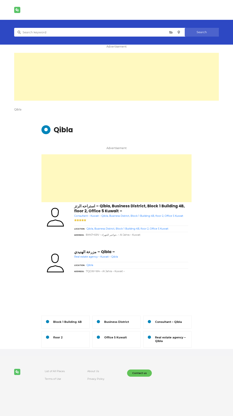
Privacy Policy (95, 378)
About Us (93, 371)
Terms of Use (53, 378)
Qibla (89, 265)
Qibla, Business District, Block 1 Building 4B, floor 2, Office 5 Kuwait (127, 228)
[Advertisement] (116, 77)
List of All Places (55, 371)
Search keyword (19, 32)
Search (202, 32)
